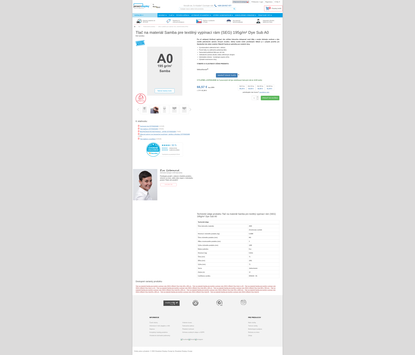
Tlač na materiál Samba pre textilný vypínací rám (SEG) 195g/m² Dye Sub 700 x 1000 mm (215, 290)
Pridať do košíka (270, 98)
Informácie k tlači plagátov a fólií (159, 326)
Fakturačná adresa (188, 326)
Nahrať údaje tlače (227, 75)
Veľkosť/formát (202, 69)
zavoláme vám (264, 92)
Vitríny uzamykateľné (222, 15)
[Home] (134, 26)
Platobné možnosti (188, 329)
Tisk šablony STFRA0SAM (149, 129)
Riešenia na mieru (253, 332)
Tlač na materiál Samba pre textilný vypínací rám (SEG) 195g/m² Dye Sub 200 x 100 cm (184, 288)
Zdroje (250, 335)
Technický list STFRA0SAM (149, 126)
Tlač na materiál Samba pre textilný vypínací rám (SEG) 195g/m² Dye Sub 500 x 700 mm (241, 288)
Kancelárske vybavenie (245, 15)
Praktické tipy (264, 15)
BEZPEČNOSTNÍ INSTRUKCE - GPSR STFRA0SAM (158, 131)
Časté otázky (153, 322)
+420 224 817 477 (224, 6)
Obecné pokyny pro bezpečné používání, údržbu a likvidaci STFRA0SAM (165, 134)
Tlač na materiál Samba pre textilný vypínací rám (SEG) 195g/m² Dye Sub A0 (184, 292)
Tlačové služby (253, 326)
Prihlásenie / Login (257, 2)
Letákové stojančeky (200, 15)
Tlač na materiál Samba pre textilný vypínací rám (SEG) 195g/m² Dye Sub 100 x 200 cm (163, 286)
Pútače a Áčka (182, 15)
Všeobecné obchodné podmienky (159, 335)
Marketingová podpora (255, 329)
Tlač (171, 15)
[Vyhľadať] (234, 8)
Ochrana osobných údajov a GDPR (193, 332)
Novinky (162, 15)
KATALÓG (138, 15)
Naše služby (252, 322)
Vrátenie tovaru (187, 322)
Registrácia (268, 2)
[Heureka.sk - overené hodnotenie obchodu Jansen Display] (164, 156)
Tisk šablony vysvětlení (148, 139)
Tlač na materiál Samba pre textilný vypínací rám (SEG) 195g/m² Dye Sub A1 (234, 292)
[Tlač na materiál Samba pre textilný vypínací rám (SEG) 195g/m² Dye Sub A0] (144, 109)
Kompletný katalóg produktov (158, 332)
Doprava (152, 329)
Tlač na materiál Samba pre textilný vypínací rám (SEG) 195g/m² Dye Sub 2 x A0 (217, 286)
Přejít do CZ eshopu (239, 2)
